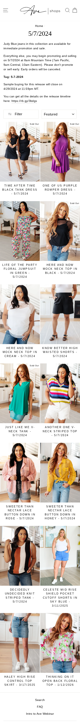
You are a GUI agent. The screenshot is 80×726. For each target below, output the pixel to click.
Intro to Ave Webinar (40, 713)
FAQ (40, 706)
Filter (18, 114)
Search (40, 700)
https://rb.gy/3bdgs (24, 101)
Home (39, 26)
